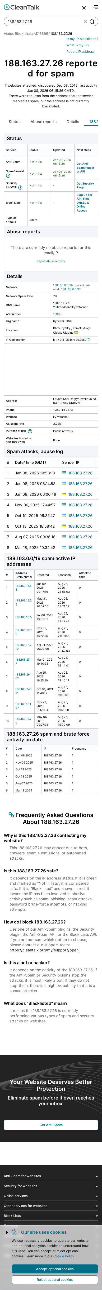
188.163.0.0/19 (63, 285)
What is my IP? (77, 45)
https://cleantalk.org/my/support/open (44, 950)
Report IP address (80, 51)
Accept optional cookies (55, 1269)
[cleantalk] (21, 7)
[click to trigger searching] (91, 21)
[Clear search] (85, 21)
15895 (57, 314)
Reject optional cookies (55, 1279)
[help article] (9, 175)
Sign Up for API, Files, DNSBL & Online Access (84, 202)
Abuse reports (44, 121)
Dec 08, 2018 (67, 85)
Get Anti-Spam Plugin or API (85, 167)
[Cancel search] (84, 8)
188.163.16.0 (23, 617)
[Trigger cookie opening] (7, 1232)
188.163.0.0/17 (71, 289)
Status (15, 121)
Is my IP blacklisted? (82, 39)
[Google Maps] (89, 339)
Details (73, 121)
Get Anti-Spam (51, 1125)
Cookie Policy (63, 1256)
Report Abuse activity (51, 261)
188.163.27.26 (80, 473)
